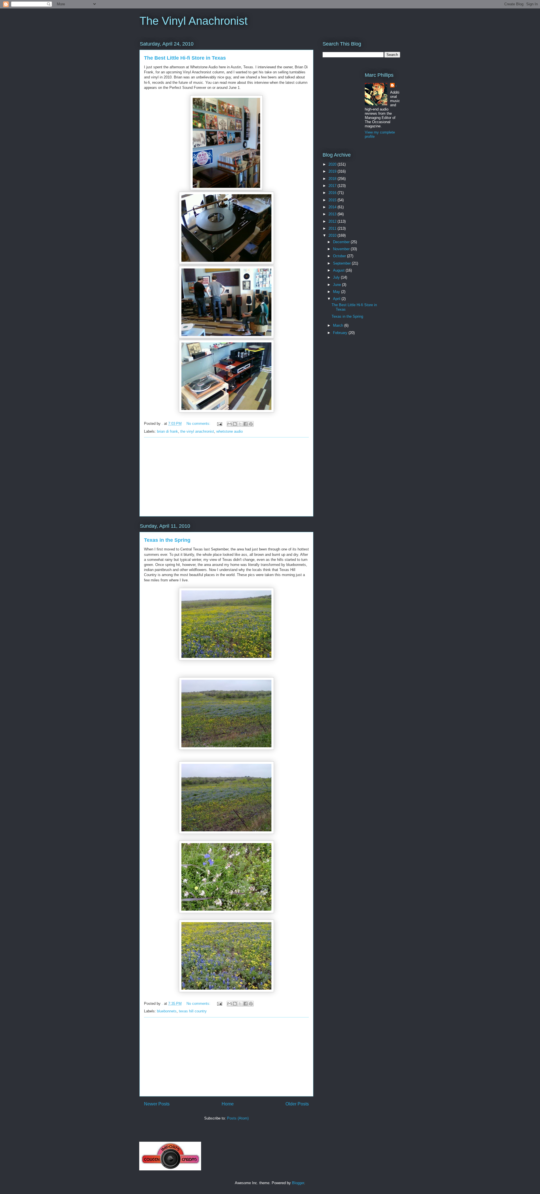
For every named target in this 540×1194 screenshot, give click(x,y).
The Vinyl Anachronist (194, 21)
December (342, 242)
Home (228, 1104)
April (337, 299)
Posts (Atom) (238, 1118)
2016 (333, 193)
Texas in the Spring (167, 540)
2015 (333, 200)
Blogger (298, 1183)
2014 (333, 207)
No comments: (199, 423)
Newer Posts (157, 1104)
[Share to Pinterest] (251, 424)
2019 (333, 171)
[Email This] (229, 424)
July (337, 277)
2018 (333, 179)
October (340, 256)
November (342, 249)
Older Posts (297, 1104)
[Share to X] (240, 424)
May (337, 292)
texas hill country (193, 1011)
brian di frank (167, 431)
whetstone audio (229, 431)
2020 (333, 164)
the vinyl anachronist (197, 431)
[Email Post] (219, 423)
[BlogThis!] (235, 424)
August (339, 270)
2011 (333, 228)
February (340, 333)
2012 (333, 221)
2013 (333, 214)
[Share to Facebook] (245, 424)
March (338, 325)
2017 (333, 186)
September (342, 263)
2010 (333, 235)
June (337, 285)
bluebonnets (167, 1011)
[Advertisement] (226, 477)
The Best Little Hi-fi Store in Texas (185, 58)
